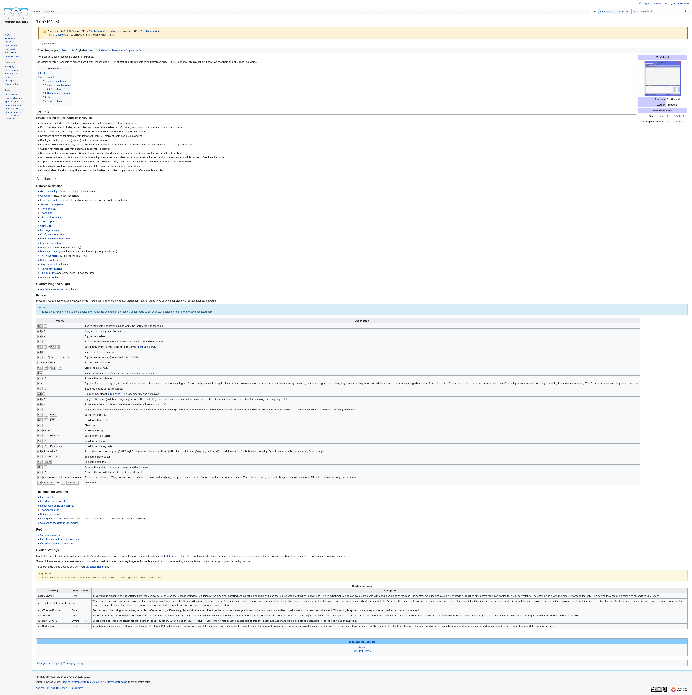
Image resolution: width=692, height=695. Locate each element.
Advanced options (50, 277)
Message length (49, 251)
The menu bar (48, 208)
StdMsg (362, 647)
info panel (115, 393)
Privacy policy (42, 688)
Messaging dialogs (362, 641)
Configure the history (52, 234)
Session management (52, 204)
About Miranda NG (60, 688)
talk (103, 31)
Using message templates (55, 238)
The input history (49, 255)
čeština (103, 50)
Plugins (56, 663)
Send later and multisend (54, 264)
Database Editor (94, 566)
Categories (43, 663)
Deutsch (66, 50)
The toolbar (46, 212)
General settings (49, 191)
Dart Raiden (147, 31)
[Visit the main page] (15, 14)
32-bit (669, 116)
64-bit (679, 116)
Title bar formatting (51, 217)
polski (92, 50)
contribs (111, 31)
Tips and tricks (48, 272)
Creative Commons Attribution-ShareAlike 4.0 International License (94, 682)
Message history (49, 230)
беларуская (118, 50)
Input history (147, 346)
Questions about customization (57, 543)
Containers (46, 195)
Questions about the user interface (60, 539)
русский (133, 50)
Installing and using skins (54, 501)
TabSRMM (357, 651)
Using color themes (51, 514)
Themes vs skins (49, 509)
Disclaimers (77, 688)
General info (47, 497)
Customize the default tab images (59, 522)
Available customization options (58, 289)
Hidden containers (50, 260)
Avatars (44, 247)
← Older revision (61, 35)
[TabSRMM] (662, 78)
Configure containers (52, 200)
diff (50, 35)
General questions (50, 534)
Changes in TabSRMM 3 (54, 518)
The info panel (48, 221)
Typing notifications (51, 268)
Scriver (368, 651)
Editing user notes (50, 242)
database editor (175, 556)
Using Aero (46, 225)
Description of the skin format (57, 505)
